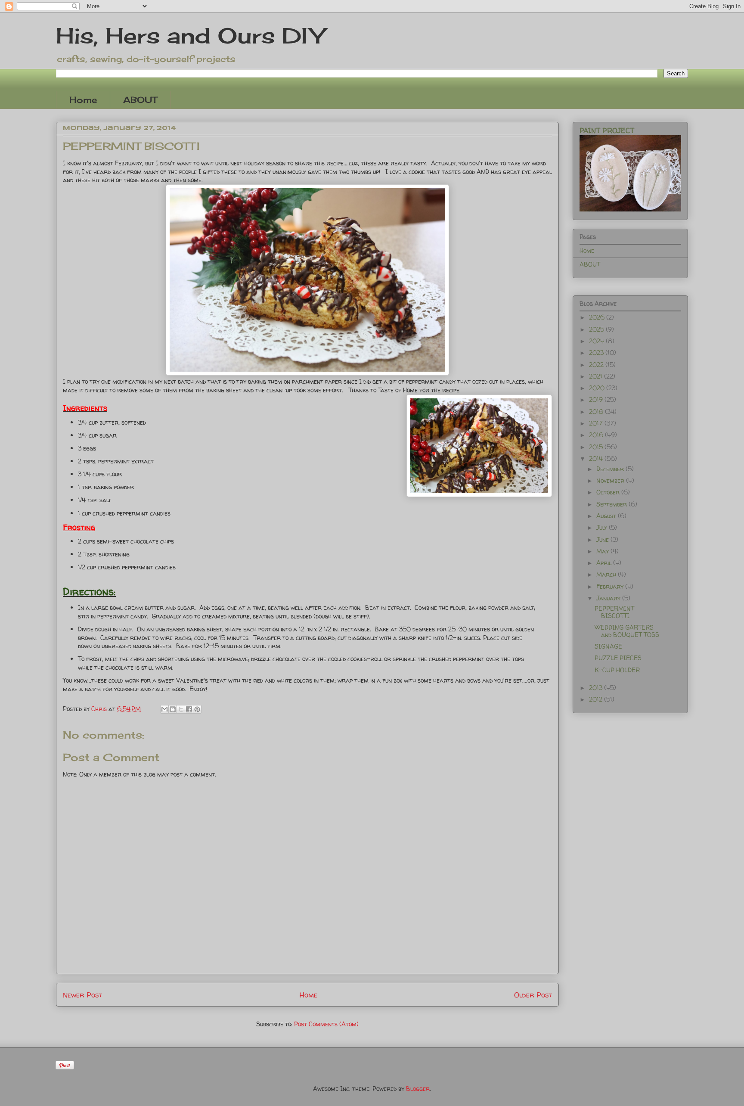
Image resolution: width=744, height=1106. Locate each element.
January (609, 598)
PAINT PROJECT (607, 130)
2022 (597, 364)
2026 (597, 317)
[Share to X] (181, 709)
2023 (597, 352)
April (604, 563)
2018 (597, 411)
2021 (596, 376)
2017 (596, 423)
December (611, 469)
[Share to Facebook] (189, 709)
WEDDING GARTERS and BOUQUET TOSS (627, 631)
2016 (597, 435)
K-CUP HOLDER (617, 670)
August (607, 516)
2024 (597, 341)
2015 (596, 447)
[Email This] (164, 709)
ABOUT (140, 99)
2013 (596, 687)
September (612, 504)
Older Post (533, 995)
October (608, 492)
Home (83, 99)
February (610, 586)
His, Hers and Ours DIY (190, 35)
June (603, 539)
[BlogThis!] (172, 709)
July (602, 527)
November (611, 480)
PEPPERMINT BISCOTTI (614, 612)
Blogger (418, 1088)
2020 (597, 388)
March (607, 574)
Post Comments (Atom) (326, 1024)
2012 (596, 699)
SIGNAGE (608, 646)
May (603, 551)
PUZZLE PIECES (618, 658)
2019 (596, 399)
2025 (597, 329)
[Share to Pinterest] (197, 709)
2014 (596, 458)
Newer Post (82, 995)
